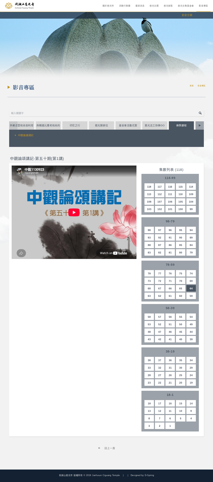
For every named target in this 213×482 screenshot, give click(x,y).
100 (180, 209)
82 (159, 252)
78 (149, 273)
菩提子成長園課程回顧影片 (33, 141)
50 (180, 324)
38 (149, 360)
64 (191, 288)
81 (170, 252)
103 (149, 209)
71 (170, 281)
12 (159, 411)
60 (180, 296)
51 (170, 324)
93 (149, 237)
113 (149, 194)
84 (191, 245)
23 (149, 382)
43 (149, 339)
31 (170, 367)
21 (170, 382)
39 (191, 339)
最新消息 (140, 5)
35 (180, 360)
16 (170, 403)
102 (159, 209)
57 (159, 316)
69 (191, 281)
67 (159, 288)
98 (149, 230)
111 (170, 194)
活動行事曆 (124, 5)
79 (191, 252)
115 (181, 186)
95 (180, 230)
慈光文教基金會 (186, 5)
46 (170, 331)
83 (149, 252)
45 (180, 331)
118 (149, 186)
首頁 (192, 86)
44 (191, 331)
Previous (13, 125)
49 (191, 324)
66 (170, 288)
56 (170, 316)
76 (170, 273)
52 (159, 324)
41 (170, 339)
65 (180, 288)
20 (180, 382)
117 (160, 186)
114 (191, 186)
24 (191, 375)
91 (170, 237)
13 (149, 411)
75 (180, 273)
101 (170, 209)
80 (180, 252)
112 (160, 194)
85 (180, 245)
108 (149, 201)
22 (159, 382)
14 (191, 403)
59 (191, 296)
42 (159, 339)
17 (159, 403)
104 (191, 201)
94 (191, 230)
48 (149, 331)
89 (191, 237)
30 (180, 367)
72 (159, 281)
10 (180, 411)
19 (191, 382)
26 (170, 375)
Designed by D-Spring (142, 475)
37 (159, 360)
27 (159, 375)
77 (159, 273)
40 (180, 339)
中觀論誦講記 (26, 135)
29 (191, 367)
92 (159, 237)
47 (159, 331)
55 (180, 316)
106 (170, 201)
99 (191, 209)
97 (159, 230)
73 (149, 281)
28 (149, 375)
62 (159, 296)
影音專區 (203, 5)
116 (170, 186)
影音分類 (187, 15)
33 (149, 367)
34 (191, 360)
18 (149, 403)
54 (191, 316)
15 (180, 403)
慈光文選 (154, 5)
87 (159, 245)
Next (200, 125)
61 (170, 296)
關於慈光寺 (108, 5)
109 (191, 194)
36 (170, 360)
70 (180, 281)
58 (149, 316)
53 (149, 324)
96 (170, 230)
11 (170, 411)
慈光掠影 (168, 5)
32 (159, 367)
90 (180, 237)
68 (149, 288)
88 (149, 245)
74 (191, 273)
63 (149, 296)
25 (180, 375)
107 (159, 201)
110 (181, 194)
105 (180, 201)
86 (170, 245)
